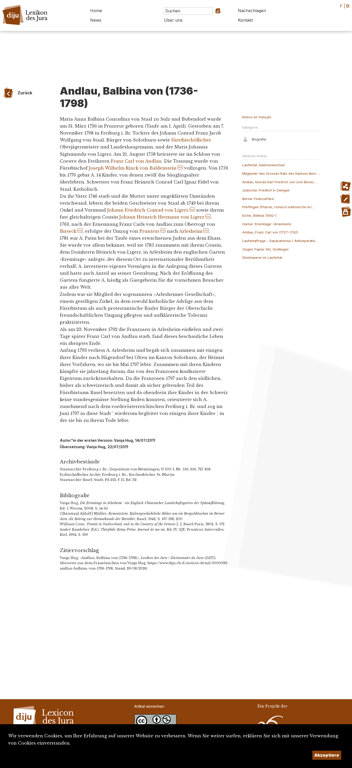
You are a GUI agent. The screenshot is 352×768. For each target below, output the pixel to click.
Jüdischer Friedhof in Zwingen (266, 190)
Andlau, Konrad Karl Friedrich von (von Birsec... (279, 182)
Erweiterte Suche (211, 18)
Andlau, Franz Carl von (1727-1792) (270, 232)
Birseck (68, 231)
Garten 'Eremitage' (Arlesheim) (266, 224)
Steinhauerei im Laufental (262, 258)
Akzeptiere (326, 755)
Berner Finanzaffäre (258, 199)
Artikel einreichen (149, 706)
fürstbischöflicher (191, 140)
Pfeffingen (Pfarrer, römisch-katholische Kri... (278, 207)
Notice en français (256, 117)
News (95, 20)
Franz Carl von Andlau (136, 161)
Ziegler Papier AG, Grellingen (265, 249)
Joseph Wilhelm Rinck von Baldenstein (133, 168)
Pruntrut (149, 231)
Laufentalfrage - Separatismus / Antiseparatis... (279, 241)
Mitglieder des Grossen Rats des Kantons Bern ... (281, 174)
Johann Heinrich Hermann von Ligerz (161, 217)
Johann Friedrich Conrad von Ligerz (147, 210)
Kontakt (245, 20)
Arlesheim (190, 231)
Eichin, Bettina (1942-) (259, 216)
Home (96, 10)
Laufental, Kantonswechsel (263, 165)
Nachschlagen (252, 10)
